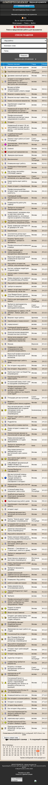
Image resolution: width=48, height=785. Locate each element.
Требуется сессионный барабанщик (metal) (16, 208)
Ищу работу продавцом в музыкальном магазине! (17, 645)
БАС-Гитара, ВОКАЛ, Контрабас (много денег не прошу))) (17, 543)
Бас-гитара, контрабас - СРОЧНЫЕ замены (16, 172)
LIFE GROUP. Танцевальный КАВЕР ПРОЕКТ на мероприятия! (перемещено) (18, 464)
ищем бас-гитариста (15, 658)
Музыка (10, 344)
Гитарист (11, 122)
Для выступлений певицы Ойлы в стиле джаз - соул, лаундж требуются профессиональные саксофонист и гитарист (17, 477)
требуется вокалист (15, 286)
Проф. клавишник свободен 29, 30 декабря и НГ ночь (19, 226)
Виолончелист (13, 159)
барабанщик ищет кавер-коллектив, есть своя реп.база (19, 177)
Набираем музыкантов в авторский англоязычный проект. (17, 514)
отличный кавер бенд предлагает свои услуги (16, 490)
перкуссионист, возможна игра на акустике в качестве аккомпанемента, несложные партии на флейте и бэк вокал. (19, 215)
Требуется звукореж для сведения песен (16, 445)
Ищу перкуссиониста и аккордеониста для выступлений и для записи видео (17, 452)
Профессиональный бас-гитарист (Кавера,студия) (17, 722)
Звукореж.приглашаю (15, 155)
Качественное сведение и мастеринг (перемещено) (17, 559)
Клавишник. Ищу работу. (16, 580)
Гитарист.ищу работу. (15, 654)
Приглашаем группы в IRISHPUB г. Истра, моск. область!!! (16, 728)
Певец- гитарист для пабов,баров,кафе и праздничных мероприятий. (18, 252)
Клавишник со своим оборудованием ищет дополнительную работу (17, 349)
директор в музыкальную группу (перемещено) (17, 530)
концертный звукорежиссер (18, 152)
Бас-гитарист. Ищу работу (17, 369)
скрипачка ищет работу (16, 718)
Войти (33, 23)
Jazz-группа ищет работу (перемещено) (17, 459)
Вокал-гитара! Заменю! (16, 612)
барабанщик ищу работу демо (19, 501)
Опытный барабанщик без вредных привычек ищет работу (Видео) (17, 713)
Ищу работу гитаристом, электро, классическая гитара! (19, 264)
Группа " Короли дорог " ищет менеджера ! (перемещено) (18, 520)
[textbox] (24, 51)
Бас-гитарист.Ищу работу (17, 708)
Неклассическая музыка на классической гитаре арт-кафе (19, 434)
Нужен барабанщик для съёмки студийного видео (19, 564)
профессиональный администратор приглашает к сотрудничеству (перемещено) (19, 574)
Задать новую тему (24, 27)
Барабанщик (12, 231)
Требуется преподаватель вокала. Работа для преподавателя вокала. (17, 306)
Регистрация (17, 23)
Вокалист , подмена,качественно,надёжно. (19, 402)
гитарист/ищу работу (15, 705)
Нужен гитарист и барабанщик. (19, 186)
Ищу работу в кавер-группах (18, 283)
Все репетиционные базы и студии (24, 10)
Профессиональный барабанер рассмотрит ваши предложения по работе (18, 117)
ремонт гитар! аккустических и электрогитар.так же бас (19, 290)
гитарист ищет (13, 509)
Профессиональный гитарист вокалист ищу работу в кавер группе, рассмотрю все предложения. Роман (18, 601)
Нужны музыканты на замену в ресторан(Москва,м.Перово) (19, 279)
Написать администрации (24, 774)
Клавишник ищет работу (16, 163)
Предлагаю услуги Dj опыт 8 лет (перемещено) (18, 691)
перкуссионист (13, 324)
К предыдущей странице (17, 739)
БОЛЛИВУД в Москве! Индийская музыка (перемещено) (15, 624)
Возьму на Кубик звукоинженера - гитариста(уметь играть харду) (19, 89)
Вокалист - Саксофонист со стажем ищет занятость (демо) (19, 549)
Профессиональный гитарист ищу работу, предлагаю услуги (19, 222)
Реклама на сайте (24, 772)
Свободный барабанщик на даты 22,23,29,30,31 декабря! (18, 328)
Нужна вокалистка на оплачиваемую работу (16, 587)
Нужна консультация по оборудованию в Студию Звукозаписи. (17, 440)
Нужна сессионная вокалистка (19, 101)
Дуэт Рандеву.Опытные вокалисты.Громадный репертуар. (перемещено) (17, 639)
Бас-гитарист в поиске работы (19, 698)
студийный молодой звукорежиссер (15, 135)
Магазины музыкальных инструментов (24, 14)
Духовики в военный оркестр (18, 76)
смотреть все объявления (24, 59)
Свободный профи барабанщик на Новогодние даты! (18, 198)
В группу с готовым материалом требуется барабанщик (16, 668)
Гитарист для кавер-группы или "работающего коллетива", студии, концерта (19, 617)
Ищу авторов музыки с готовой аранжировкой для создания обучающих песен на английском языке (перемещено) (19, 410)
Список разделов (24, 35)
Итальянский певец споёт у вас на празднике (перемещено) (19, 382)
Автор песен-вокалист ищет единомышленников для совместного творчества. (18, 339)
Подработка (12, 422)
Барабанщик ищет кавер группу (19, 72)
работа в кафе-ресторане (17, 583)
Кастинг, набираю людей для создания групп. (18, 269)
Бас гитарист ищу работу (17, 365)
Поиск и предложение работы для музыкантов (24, 30)
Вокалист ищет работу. (16, 318)
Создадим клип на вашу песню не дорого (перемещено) (19, 525)
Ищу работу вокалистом (16, 534)
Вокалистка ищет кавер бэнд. (18, 97)
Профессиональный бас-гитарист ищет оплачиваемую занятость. (18, 191)
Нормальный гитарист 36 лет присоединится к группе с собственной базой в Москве (18, 110)
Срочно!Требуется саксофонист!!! (14, 470)
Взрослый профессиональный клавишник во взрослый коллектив (19, 258)
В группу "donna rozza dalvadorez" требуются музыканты (16, 240)
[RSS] (24, 18)
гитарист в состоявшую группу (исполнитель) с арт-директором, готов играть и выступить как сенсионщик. (19, 81)
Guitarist (10, 149)
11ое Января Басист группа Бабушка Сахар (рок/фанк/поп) (19, 295)
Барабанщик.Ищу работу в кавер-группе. (17, 378)
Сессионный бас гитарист (17, 634)
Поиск (26, 23)
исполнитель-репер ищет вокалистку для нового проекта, (19, 235)
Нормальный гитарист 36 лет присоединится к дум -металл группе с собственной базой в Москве (18, 128)
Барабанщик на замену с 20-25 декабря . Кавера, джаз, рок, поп (19, 312)
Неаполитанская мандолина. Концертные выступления (18, 333)
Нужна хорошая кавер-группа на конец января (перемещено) (19, 538)
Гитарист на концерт (15, 702)
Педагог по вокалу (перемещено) (14, 608)
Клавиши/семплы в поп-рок (17, 695)
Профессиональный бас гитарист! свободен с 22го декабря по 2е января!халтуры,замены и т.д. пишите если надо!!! (19, 390)
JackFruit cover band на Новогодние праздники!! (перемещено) (16, 496)
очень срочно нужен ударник (18, 67)
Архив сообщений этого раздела (32, 758)
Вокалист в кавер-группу (16, 94)
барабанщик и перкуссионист (18, 321)
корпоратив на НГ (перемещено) (14, 674)
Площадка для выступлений (18, 398)
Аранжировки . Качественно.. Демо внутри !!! (18, 144)
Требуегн (11, 596)
